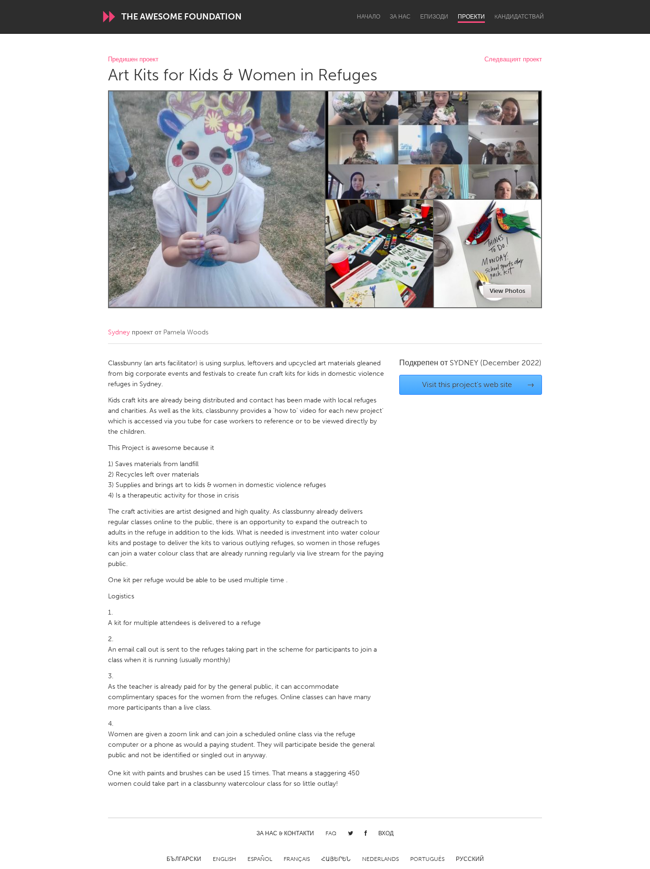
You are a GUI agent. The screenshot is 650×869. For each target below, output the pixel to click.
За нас (400, 16)
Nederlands (380, 859)
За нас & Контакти (285, 833)
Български (184, 859)
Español (259, 859)
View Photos (507, 290)
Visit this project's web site (478, 384)
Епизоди (434, 16)
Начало (368, 16)
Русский (470, 859)
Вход (386, 833)
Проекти (471, 16)
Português (427, 859)
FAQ (330, 833)
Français (297, 859)
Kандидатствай (519, 16)
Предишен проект (133, 60)
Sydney (119, 332)
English (224, 859)
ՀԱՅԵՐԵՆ (336, 859)
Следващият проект (513, 60)
